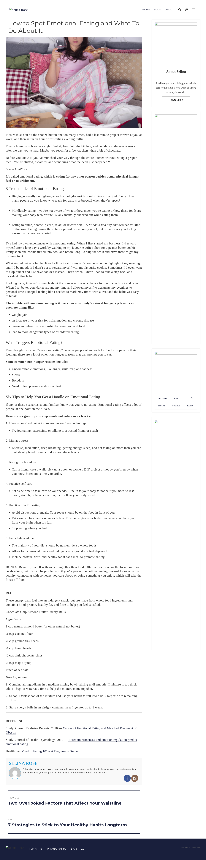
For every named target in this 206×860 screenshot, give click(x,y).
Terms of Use (34, 849)
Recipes (176, 405)
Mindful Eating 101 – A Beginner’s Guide (49, 751)
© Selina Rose (77, 849)
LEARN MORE (176, 100)
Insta (176, 397)
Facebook (162, 397)
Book (157, 9)
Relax (190, 405)
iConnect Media (195, 847)
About (169, 9)
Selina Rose (23, 763)
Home (146, 9)
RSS (190, 397)
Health (161, 405)
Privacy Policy (56, 849)
